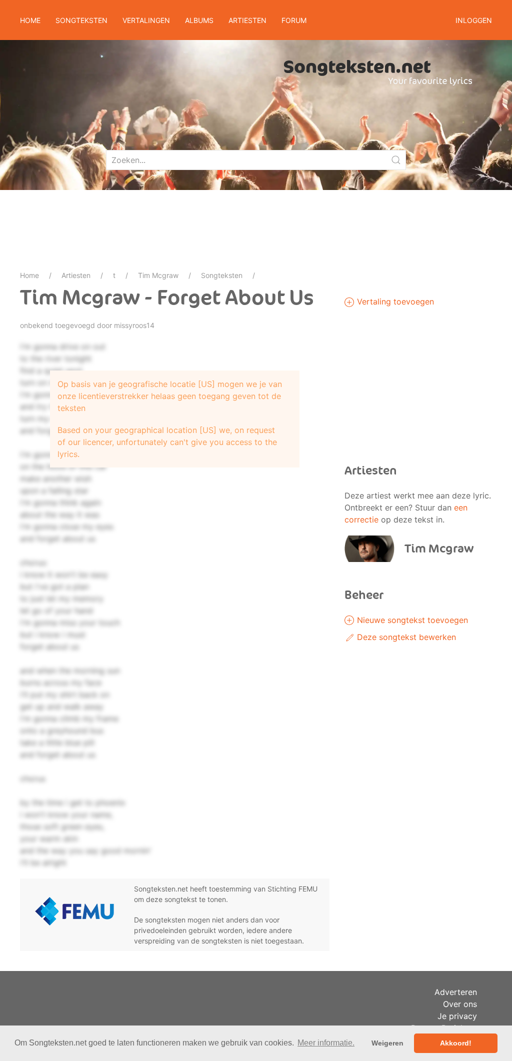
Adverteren (455, 992)
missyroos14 (134, 325)
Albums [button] (199, 20)
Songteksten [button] (82, 20)
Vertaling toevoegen (394, 301)
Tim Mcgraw (158, 275)
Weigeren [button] (388, 1043)
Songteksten (221, 275)
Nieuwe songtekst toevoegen (411, 620)
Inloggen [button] (474, 20)
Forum (294, 20)
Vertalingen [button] (146, 20)
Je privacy (457, 1016)
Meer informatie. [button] (326, 1042)
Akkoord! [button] (456, 1043)
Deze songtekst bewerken (405, 637)
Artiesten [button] (247, 20)
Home (30, 20)
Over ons (460, 1004)
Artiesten (76, 275)
